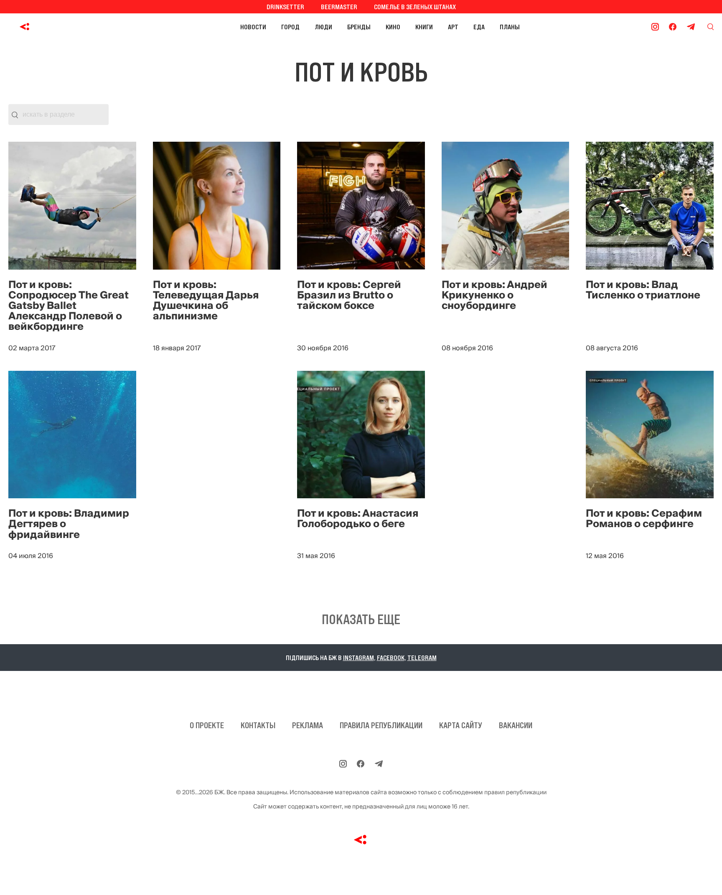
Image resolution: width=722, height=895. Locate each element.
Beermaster (339, 6)
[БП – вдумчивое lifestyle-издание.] (62, 27)
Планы (510, 27)
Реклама (307, 725)
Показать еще (361, 619)
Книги (424, 27)
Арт (453, 27)
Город (290, 27)
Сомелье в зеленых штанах (415, 6)
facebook (390, 657)
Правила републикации (381, 725)
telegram (422, 657)
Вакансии (515, 725)
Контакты (258, 725)
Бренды (359, 27)
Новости (253, 27)
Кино (393, 27)
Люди (323, 27)
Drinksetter (285, 6)
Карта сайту (460, 725)
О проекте (207, 725)
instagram (358, 657)
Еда (479, 27)
